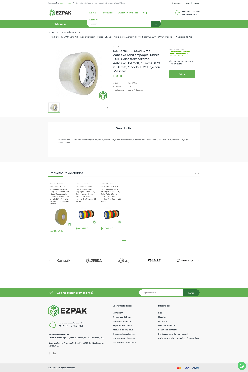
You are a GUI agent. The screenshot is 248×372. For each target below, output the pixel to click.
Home (51, 32)
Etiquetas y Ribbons (122, 317)
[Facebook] (113, 76)
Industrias (162, 321)
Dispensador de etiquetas (124, 342)
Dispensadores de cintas (124, 338)
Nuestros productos (167, 325)
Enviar (191, 292)
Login (197, 3)
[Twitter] (117, 76)
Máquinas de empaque (123, 329)
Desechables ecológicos (124, 334)
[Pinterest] (121, 76)
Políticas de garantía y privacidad (173, 334)
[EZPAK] (60, 12)
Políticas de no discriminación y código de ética (178, 338)
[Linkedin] (54, 353)
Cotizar (182, 74)
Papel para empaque (122, 325)
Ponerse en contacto (167, 329)
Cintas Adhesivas (68, 32)
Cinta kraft (118, 312)
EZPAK (53, 367)
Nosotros (162, 317)
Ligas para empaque (122, 321)
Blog (160, 312)
